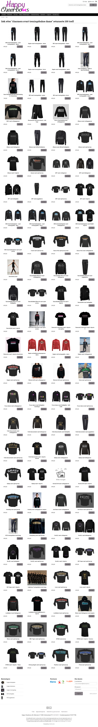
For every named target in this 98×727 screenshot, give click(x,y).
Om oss (15, 14)
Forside (4, 14)
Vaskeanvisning (35, 14)
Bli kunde (10, 14)
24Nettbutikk (52, 724)
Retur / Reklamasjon (24, 14)
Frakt (33, 711)
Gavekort (43, 14)
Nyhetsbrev (64, 711)
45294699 (56, 715)
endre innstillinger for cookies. (64, 721)
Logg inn (49, 14)
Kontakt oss (56, 14)
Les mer (54, 721)
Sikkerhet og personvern (53, 711)
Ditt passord (77, 687)
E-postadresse (78, 681)
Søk (93, 4)
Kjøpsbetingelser (40, 711)
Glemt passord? (93, 693)
